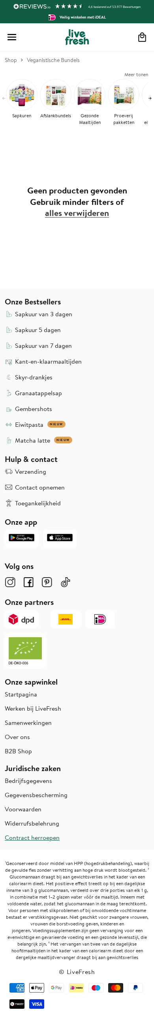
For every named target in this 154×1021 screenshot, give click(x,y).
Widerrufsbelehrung (32, 823)
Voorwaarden (23, 809)
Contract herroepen (32, 837)
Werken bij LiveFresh (33, 708)
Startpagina (21, 694)
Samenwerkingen (28, 722)
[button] (12, 37)
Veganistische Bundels (53, 60)
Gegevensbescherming (36, 794)
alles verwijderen (77, 213)
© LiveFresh (77, 971)
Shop (11, 60)
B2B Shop (18, 751)
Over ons (17, 736)
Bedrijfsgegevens (28, 780)
